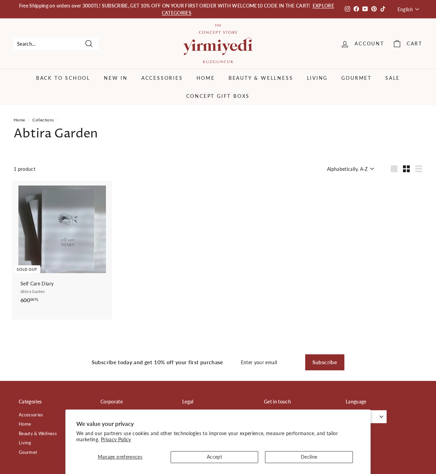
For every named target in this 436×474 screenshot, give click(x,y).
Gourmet (356, 78)
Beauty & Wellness (261, 78)
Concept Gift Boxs (218, 96)
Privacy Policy (116, 439)
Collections (43, 119)
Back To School (63, 78)
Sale (392, 78)
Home (206, 78)
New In (116, 78)
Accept (214, 457)
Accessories (162, 78)
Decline (309, 457)
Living (317, 78)
